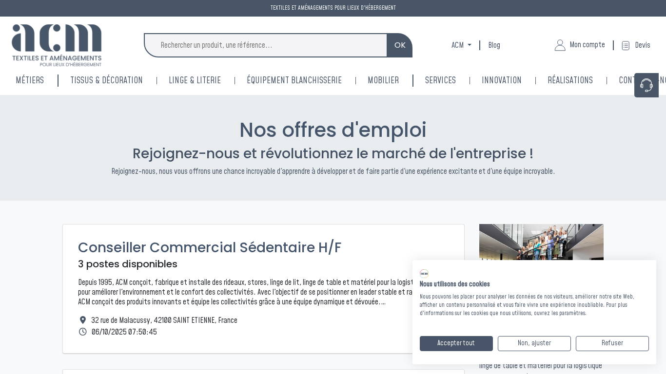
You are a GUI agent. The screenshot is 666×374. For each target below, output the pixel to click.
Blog (494, 45)
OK (400, 45)
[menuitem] (515, 80)
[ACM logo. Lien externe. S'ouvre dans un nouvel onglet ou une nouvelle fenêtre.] (424, 273)
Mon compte (587, 44)
